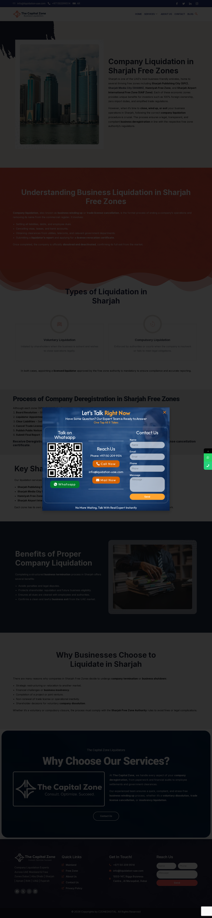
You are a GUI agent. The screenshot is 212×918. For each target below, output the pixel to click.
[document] (106, 459)
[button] (165, 412)
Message (135, 475)
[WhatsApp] (208, 457)
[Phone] (208, 466)
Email (133, 451)
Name (133, 440)
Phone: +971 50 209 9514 (106, 456)
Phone (133, 463)
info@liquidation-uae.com (106, 472)
